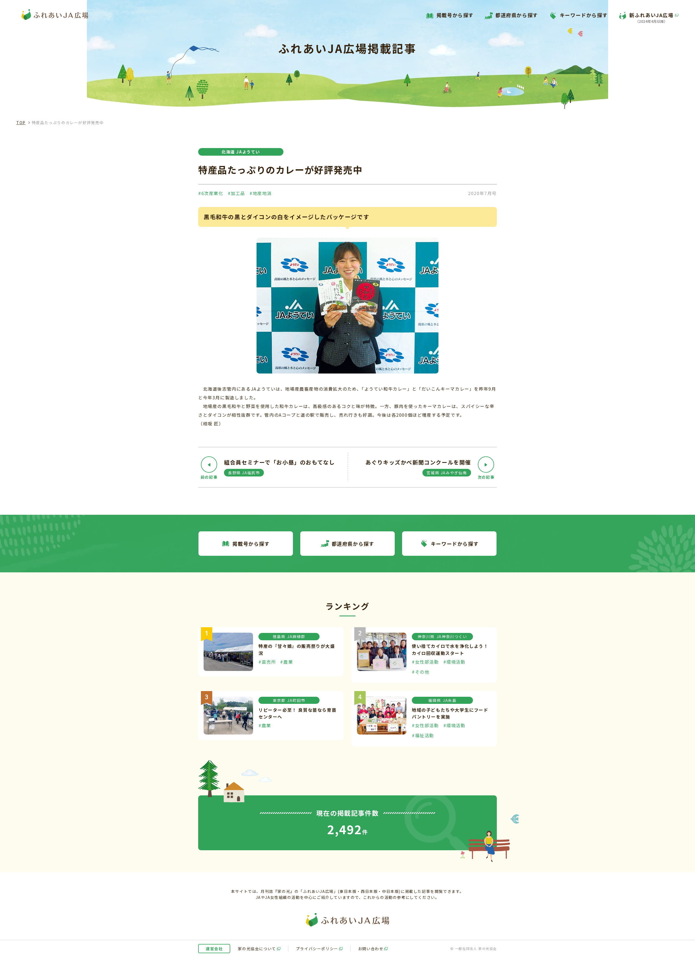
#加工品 (236, 193)
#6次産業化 (210, 193)
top (21, 122)
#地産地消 (260, 193)
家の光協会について (257, 948)
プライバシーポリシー (317, 948)
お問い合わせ (371, 948)
